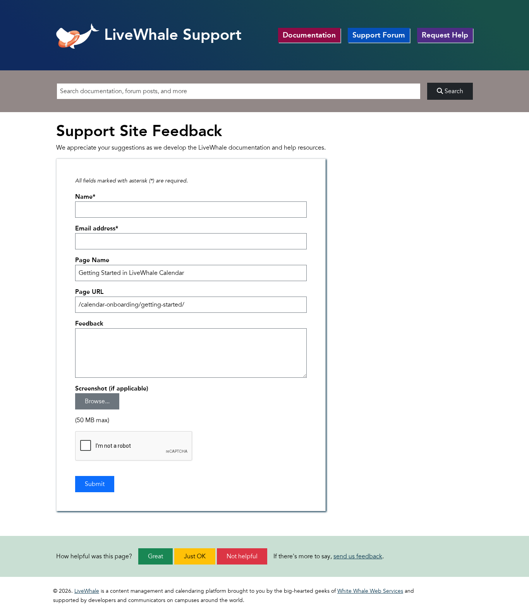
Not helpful (242, 556)
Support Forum (378, 35)
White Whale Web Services (370, 591)
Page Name (92, 260)
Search (453, 91)
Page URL (89, 291)
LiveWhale (86, 591)
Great (155, 556)
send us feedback (357, 556)
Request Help (445, 35)
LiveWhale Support (171, 34)
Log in (461, 592)
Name (85, 196)
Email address (96, 228)
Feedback (89, 323)
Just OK (195, 556)
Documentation (309, 35)
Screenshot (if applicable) (111, 388)
